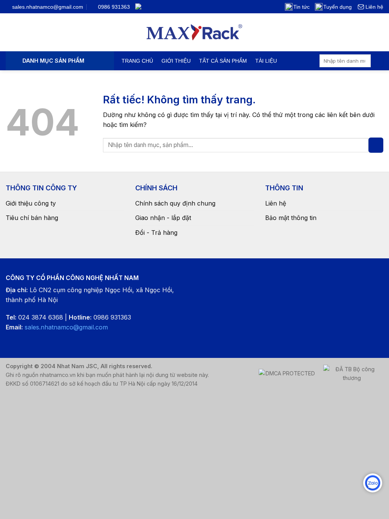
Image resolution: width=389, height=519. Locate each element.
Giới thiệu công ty (31, 203)
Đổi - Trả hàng (156, 232)
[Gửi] (377, 60)
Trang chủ (137, 61)
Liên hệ (374, 7)
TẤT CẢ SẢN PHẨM (223, 61)
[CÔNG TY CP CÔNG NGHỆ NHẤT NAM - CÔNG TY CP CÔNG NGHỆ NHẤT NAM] (194, 32)
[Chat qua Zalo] (372, 482)
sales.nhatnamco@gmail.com (66, 327)
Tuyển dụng (337, 7)
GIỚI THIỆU (176, 61)
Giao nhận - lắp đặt (163, 218)
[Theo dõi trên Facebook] (150, 6)
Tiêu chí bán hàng (32, 218)
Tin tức (301, 7)
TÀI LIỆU (266, 61)
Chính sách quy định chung (175, 203)
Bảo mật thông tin (290, 218)
